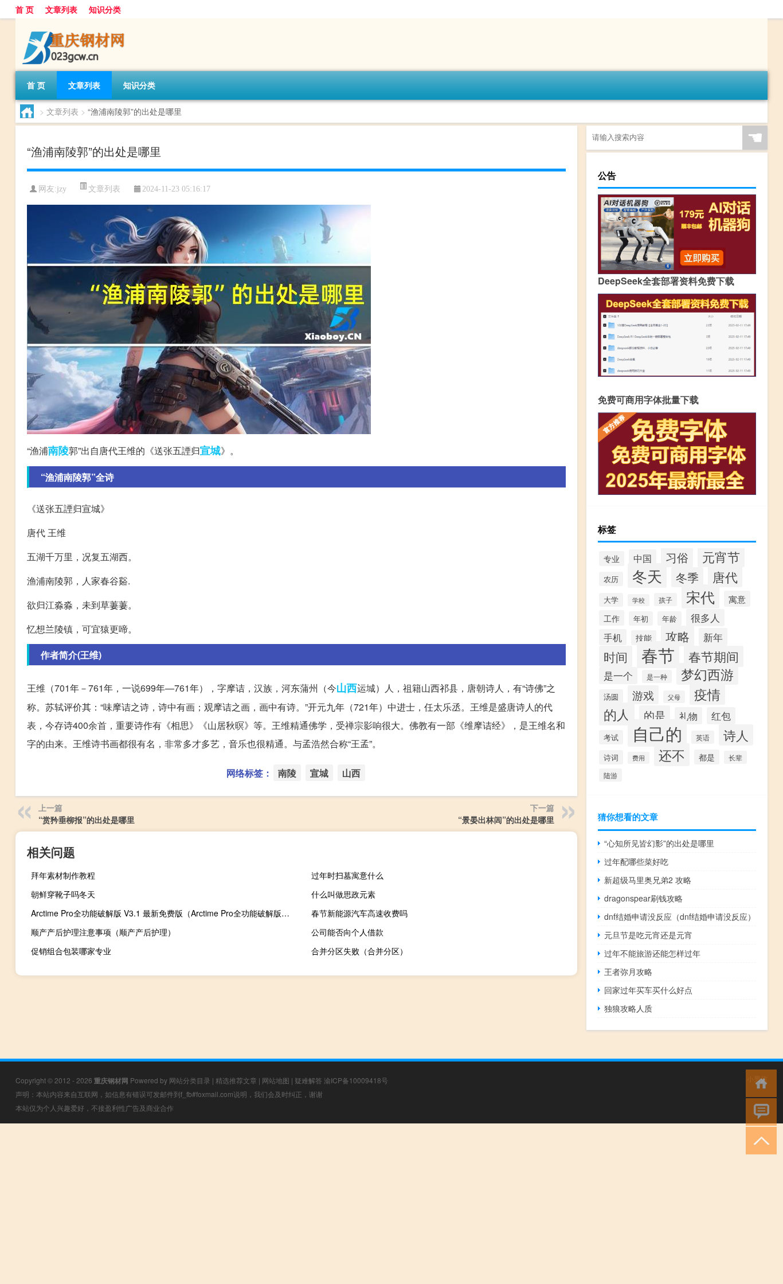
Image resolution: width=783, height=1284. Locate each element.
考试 (611, 737)
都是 (707, 757)
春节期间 (713, 656)
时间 (616, 656)
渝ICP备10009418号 (356, 1080)
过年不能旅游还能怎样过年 (652, 953)
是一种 (657, 676)
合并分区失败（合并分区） (359, 951)
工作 (612, 618)
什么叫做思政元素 (343, 894)
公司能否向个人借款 (347, 932)
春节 (658, 654)
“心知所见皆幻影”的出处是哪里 (659, 843)
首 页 (24, 9)
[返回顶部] (759, 1140)
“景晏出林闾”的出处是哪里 (506, 819)
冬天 (647, 575)
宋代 (700, 596)
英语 (703, 737)
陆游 (610, 775)
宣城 (210, 450)
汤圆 (611, 696)
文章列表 (61, 9)
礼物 (688, 716)
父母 (674, 696)
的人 (617, 714)
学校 (638, 600)
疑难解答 (308, 1080)
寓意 (737, 598)
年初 (640, 618)
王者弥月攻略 (628, 971)
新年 (713, 637)
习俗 (676, 557)
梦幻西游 (707, 674)
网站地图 (275, 1080)
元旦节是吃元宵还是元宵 (648, 934)
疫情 (707, 694)
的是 (654, 715)
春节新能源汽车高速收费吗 (359, 913)
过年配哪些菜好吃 (636, 861)
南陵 (58, 450)
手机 (613, 637)
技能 (644, 637)
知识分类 (105, 9)
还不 (672, 754)
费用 (638, 758)
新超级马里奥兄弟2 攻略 (647, 879)
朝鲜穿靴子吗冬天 (63, 894)
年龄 (669, 618)
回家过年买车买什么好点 (648, 990)
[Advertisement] (344, 1203)
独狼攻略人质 (628, 1008)
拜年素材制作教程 (63, 875)
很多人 (705, 618)
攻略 (677, 636)
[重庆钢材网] (75, 22)
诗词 (611, 757)
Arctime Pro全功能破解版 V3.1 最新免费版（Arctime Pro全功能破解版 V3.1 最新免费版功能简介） (162, 913)
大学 (611, 600)
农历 (611, 578)
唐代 (725, 577)
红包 (721, 716)
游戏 (643, 695)
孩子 (665, 599)
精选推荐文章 (236, 1080)
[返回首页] (759, 1082)
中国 (642, 558)
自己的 (657, 733)
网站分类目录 (189, 1080)
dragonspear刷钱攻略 (643, 898)
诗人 (736, 735)
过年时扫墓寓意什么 (347, 875)
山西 (346, 687)
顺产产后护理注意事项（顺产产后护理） (103, 932)
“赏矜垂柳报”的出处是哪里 (86, 819)
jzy (61, 189)
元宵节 (721, 556)
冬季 (687, 577)
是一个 (618, 675)
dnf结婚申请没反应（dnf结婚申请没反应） (679, 916)
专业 (612, 558)
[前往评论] (759, 1111)
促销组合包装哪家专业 (71, 951)
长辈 (735, 757)
